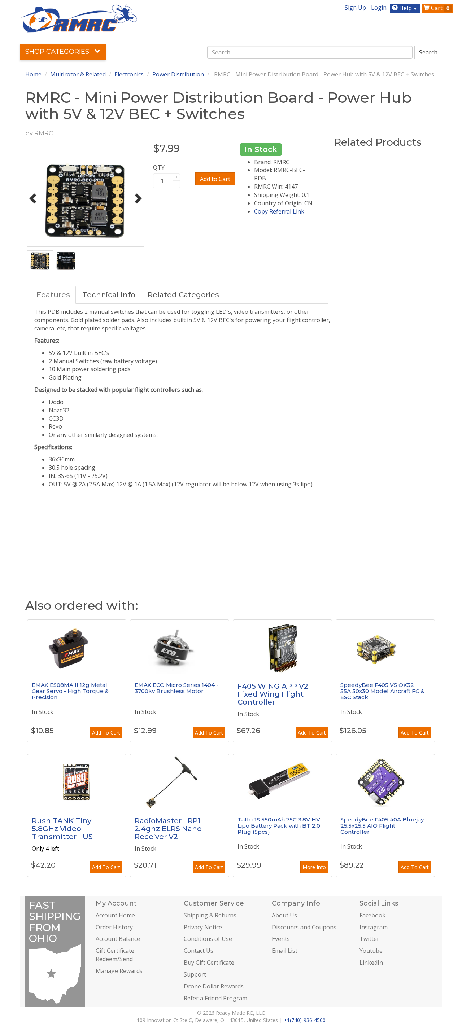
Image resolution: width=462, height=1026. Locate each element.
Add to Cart (215, 179)
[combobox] (310, 52)
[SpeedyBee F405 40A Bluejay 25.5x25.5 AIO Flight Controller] (385, 781)
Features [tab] (53, 294)
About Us (284, 915)
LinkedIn (371, 962)
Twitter (369, 939)
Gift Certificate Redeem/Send (115, 955)
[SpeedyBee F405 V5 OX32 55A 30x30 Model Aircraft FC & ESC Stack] (385, 647)
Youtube (371, 951)
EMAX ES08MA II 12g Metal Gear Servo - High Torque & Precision (70, 690)
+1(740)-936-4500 (305, 1020)
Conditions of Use (208, 939)
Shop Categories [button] (58, 52)
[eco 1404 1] (179, 647)
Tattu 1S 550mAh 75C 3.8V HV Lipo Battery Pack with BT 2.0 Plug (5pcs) (278, 825)
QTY (159, 167)
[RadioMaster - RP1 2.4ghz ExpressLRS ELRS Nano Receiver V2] (179, 781)
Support (195, 974)
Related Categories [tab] (183, 294)
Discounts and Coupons (304, 927)
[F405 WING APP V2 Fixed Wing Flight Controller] (282, 647)
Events (281, 939)
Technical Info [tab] (108, 294)
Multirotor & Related (78, 74)
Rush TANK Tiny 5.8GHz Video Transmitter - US (62, 828)
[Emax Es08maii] (76, 647)
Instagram (373, 927)
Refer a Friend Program (215, 998)
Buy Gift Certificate (209, 962)
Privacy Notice (203, 927)
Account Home (115, 915)
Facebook (372, 915)
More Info (314, 867)
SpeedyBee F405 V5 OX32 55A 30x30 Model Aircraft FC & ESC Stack (382, 690)
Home (33, 74)
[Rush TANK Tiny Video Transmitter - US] (76, 781)
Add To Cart (106, 732)
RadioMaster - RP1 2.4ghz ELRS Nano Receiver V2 (168, 828)
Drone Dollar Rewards (214, 986)
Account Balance (118, 939)
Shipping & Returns (210, 915)
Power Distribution (178, 74)
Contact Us (198, 951)
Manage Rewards (119, 971)
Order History (114, 927)
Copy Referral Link (279, 211)
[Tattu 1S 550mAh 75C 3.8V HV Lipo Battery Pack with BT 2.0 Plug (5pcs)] (282, 781)
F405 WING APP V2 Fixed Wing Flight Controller (272, 694)
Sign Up (355, 8)
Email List (284, 951)
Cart (439, 8)
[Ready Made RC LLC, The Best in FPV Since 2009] (78, 18)
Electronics (129, 74)
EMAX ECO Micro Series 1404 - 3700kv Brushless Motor (176, 687)
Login (379, 8)
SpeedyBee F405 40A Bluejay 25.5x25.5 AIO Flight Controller (382, 825)
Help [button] (407, 8)
